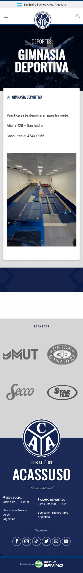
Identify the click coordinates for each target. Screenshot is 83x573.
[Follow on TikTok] (36, 541)
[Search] (78, 16)
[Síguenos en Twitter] (46, 541)
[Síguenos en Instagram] (26, 541)
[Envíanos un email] (56, 541)
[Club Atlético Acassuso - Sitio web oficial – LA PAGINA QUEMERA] (42, 20)
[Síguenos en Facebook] (16, 541)
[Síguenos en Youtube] (66, 541)
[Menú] (6, 16)
